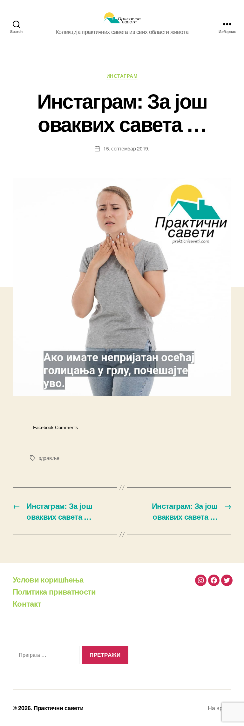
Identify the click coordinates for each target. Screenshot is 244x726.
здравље (49, 458)
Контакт (27, 603)
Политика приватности (54, 591)
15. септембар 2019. (126, 148)
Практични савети (59, 708)
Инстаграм (122, 76)
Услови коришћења (48, 579)
